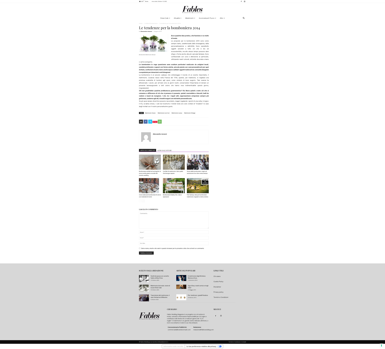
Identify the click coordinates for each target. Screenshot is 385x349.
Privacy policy (218, 292)
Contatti (244, 342)
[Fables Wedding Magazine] (192, 9)
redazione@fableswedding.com (203, 330)
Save (156, 122)
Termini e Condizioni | (235, 342)
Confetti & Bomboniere (151, 23)
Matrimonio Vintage (189, 113)
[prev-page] (140, 201)
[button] (243, 18)
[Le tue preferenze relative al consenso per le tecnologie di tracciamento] (381, 345)
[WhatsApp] (160, 122)
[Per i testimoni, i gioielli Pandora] (181, 297)
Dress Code (164, 18)
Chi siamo (217, 276)
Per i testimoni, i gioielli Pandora (198, 295)
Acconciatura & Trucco (206, 18)
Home (140, 23)
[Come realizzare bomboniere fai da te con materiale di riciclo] (150, 185)
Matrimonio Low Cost (163, 113)
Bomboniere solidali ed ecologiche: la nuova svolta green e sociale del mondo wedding (150, 173)
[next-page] (143, 201)
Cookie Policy (218, 281)
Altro (221, 18)
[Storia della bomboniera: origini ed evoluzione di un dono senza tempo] (198, 162)
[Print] (141, 122)
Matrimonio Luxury (177, 113)
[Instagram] (244, 1)
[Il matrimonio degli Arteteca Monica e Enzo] (181, 278)
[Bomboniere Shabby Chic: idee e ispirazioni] (174, 185)
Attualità (177, 18)
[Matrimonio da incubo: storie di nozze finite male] (144, 288)
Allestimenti (189, 18)
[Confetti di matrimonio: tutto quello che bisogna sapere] (174, 162)
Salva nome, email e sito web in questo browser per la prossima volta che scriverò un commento (172, 248)
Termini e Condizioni (221, 297)
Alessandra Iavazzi (146, 31)
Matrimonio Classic (150, 113)
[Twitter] (150, 122)
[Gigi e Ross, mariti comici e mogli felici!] (181, 287)
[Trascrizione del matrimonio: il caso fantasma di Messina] (144, 297)
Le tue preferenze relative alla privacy (201, 346)
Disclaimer (217, 287)
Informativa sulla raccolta (173, 346)
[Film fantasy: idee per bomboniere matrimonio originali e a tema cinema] (198, 185)
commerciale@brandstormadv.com (179, 330)
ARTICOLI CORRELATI (147, 150)
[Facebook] (241, 1)
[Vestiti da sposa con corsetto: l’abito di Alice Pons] (144, 278)
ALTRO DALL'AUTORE (164, 150)
